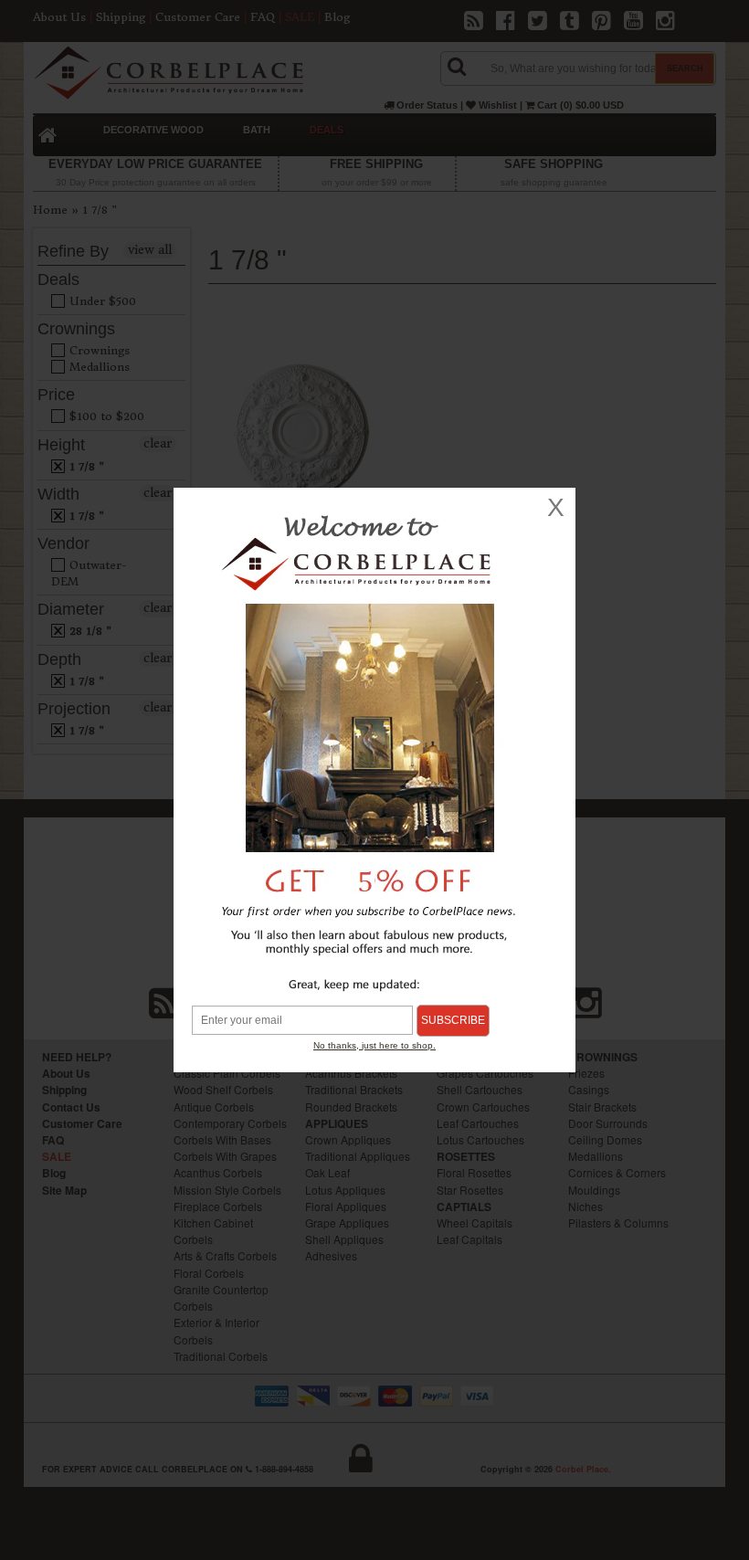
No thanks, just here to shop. (374, 1045)
